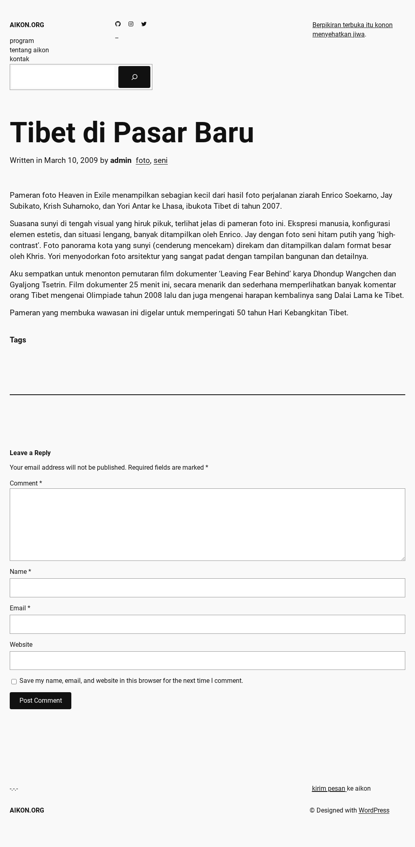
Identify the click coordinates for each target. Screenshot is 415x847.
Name (20, 571)
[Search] (134, 77)
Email (20, 608)
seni (161, 160)
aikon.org (27, 25)
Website (21, 644)
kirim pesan (328, 788)
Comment (26, 483)
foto (143, 160)
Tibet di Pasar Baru (132, 133)
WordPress (374, 810)
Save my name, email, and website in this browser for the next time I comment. (131, 680)
